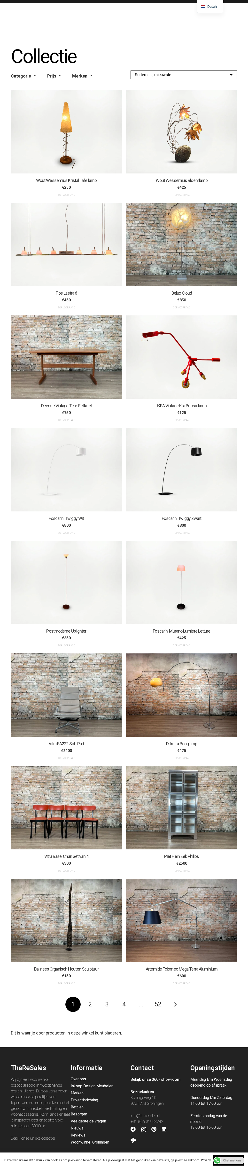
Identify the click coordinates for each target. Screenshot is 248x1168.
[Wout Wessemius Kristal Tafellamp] (66, 131)
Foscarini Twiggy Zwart (181, 518)
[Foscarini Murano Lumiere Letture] (181, 582)
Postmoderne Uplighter (66, 631)
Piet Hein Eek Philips (181, 856)
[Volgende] (175, 1004)
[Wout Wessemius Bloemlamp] (181, 131)
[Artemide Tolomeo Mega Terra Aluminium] (181, 920)
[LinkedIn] (164, 1129)
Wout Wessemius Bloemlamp (182, 180)
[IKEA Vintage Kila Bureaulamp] (181, 357)
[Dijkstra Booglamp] (181, 695)
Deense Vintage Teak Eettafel (66, 405)
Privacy (206, 1160)
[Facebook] (133, 1129)
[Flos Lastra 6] (66, 244)
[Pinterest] (153, 1129)
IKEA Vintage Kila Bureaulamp (182, 405)
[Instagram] (143, 1130)
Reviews (78, 1135)
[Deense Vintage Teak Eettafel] (66, 357)
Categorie (21, 75)
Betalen (77, 1107)
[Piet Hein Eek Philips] (181, 807)
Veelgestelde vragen (88, 1121)
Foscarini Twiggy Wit (66, 518)
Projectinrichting (84, 1100)
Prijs (51, 75)
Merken (79, 75)
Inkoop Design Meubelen (92, 1086)
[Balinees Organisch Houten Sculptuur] (66, 920)
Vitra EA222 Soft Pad (66, 743)
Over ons (78, 1079)
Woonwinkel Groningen (90, 1142)
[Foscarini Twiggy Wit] (66, 469)
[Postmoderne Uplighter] (66, 582)
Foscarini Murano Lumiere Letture (181, 631)
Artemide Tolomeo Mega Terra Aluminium (181, 969)
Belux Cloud (181, 292)
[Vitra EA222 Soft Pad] (66, 695)
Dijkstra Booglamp (181, 743)
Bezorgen (79, 1114)
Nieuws (77, 1128)
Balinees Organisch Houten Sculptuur (66, 969)
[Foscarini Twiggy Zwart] (181, 469)
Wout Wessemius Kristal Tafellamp (66, 180)
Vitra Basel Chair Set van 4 (66, 856)
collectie (47, 1138)
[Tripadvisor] (133, 1140)
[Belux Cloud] (181, 244)
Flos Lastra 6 (66, 292)
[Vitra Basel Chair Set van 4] (66, 807)
